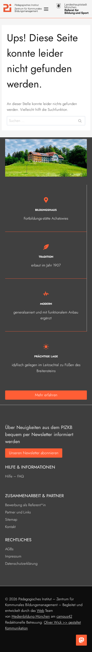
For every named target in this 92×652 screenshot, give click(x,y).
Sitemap (11, 519)
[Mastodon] (81, 640)
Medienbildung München (31, 616)
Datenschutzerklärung (21, 563)
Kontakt (10, 526)
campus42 (64, 616)
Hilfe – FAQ (14, 476)
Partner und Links (18, 512)
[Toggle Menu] (46, 9)
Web (40, 610)
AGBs (9, 548)
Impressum (13, 556)
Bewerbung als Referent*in (25, 504)
